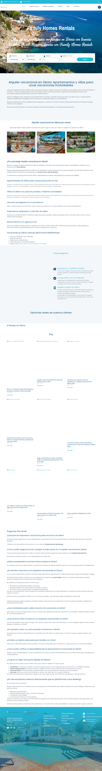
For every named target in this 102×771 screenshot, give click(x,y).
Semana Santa (29, 244)
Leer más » (10, 395)
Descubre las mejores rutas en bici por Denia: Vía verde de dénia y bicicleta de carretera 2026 (20, 439)
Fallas (21, 244)
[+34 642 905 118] (21, 2)
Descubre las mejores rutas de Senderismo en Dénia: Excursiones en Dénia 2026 (79, 381)
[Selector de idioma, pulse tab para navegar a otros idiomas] (99, 2)
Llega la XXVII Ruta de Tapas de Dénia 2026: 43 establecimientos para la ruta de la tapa (50, 460)
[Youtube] (8, 728)
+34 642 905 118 (26, 1)
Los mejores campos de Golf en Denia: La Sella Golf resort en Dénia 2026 (20, 506)
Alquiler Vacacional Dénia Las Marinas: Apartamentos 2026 (49, 381)
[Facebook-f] (11, 728)
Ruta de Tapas (41, 244)
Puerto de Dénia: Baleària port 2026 (79, 513)
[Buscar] (99, 7)
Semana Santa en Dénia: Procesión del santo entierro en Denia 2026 (50, 514)
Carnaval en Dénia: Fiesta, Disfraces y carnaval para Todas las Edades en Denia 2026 (81, 444)
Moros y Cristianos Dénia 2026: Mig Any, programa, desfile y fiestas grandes (20, 390)
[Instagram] (14, 728)
